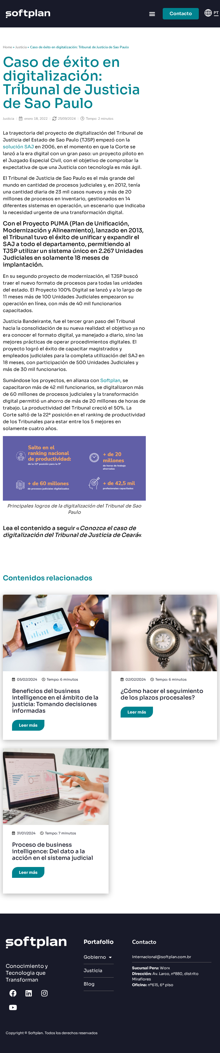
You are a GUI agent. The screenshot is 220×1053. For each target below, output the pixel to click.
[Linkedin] (28, 993)
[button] (152, 14)
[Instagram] (44, 993)
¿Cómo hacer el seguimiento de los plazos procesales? (162, 694)
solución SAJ (19, 147)
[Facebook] (13, 993)
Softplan (110, 380)
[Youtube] (13, 1007)
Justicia (21, 47)
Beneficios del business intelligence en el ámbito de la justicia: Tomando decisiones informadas (55, 701)
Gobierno (95, 957)
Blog (89, 984)
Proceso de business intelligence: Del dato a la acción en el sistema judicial (52, 851)
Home (7, 47)
